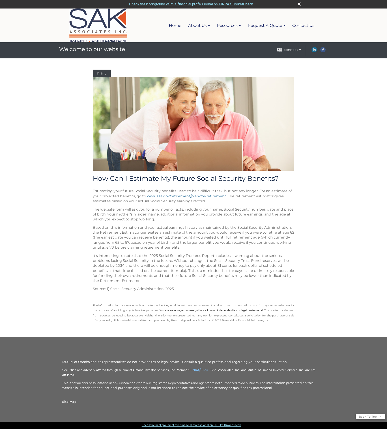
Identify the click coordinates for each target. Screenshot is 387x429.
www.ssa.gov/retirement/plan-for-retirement (186, 196)
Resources (227, 25)
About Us (197, 25)
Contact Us (303, 25)
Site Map (69, 402)
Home (175, 25)
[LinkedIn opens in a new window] (314, 51)
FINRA (194, 370)
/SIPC (203, 370)
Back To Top (368, 416)
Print (101, 73)
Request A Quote (265, 25)
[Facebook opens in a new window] (323, 51)
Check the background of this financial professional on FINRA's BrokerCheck (191, 4)
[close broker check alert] (299, 4)
